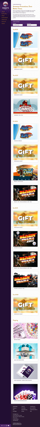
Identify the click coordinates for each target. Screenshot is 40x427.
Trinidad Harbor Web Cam (33, 409)
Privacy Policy (23, 408)
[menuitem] (5, 12)
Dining (3, 15)
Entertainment (5, 17)
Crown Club (4, 19)
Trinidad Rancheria (32, 406)
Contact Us (23, 406)
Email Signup (15, 411)
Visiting (3, 23)
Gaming (3, 11)
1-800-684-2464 (15, 420)
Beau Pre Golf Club (33, 408)
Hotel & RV (4, 21)
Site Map (23, 411)
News (13, 409)
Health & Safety (15, 406)
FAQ (31, 411)
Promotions (4, 13)
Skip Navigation (15, 1)
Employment (14, 408)
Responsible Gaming (24, 409)
